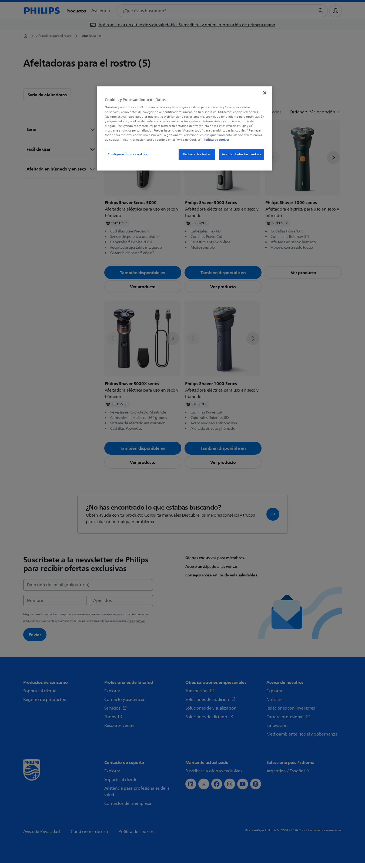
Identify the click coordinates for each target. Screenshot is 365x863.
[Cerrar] (265, 93)
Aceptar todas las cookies (241, 154)
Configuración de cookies (127, 154)
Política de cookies (216, 139)
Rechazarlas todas (197, 154)
